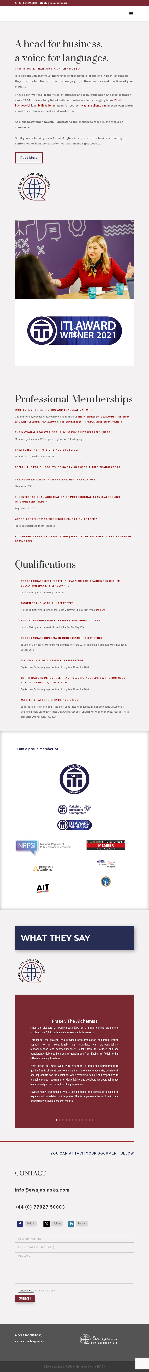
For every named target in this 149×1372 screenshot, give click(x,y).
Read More (29, 158)
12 (92, 1120)
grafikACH (98, 1366)
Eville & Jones (46, 105)
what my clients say (93, 105)
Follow (30, 1223)
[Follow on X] (46, 1224)
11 (89, 1120)
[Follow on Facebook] (20, 1224)
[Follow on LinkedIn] (71, 1224)
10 (86, 1120)
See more (100, 609)
